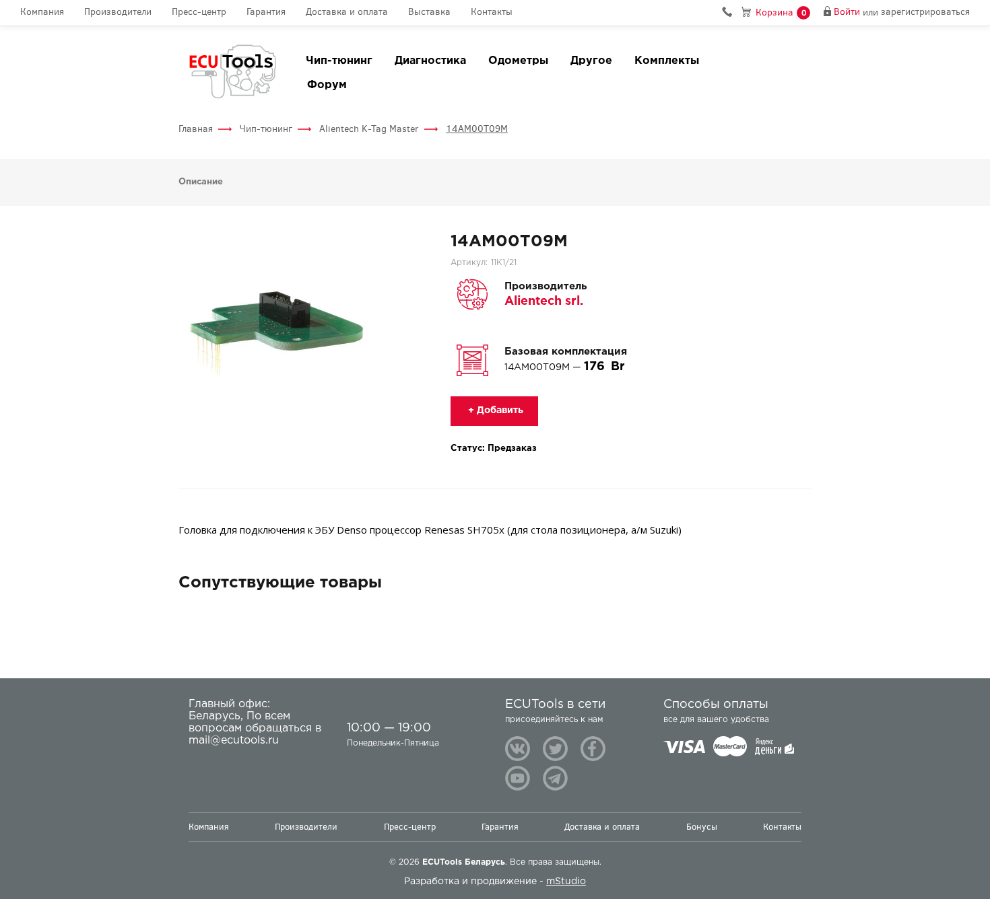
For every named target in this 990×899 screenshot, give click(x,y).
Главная (195, 128)
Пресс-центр (199, 12)
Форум (327, 85)
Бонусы (701, 826)
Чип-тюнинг (339, 61)
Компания (42, 12)
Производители (118, 12)
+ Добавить (494, 410)
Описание (200, 182)
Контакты (492, 12)
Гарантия (266, 12)
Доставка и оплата (347, 12)
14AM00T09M (477, 128)
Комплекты (666, 61)
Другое (591, 61)
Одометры (518, 61)
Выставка (429, 12)
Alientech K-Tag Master (369, 128)
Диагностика (430, 61)
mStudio (566, 881)
